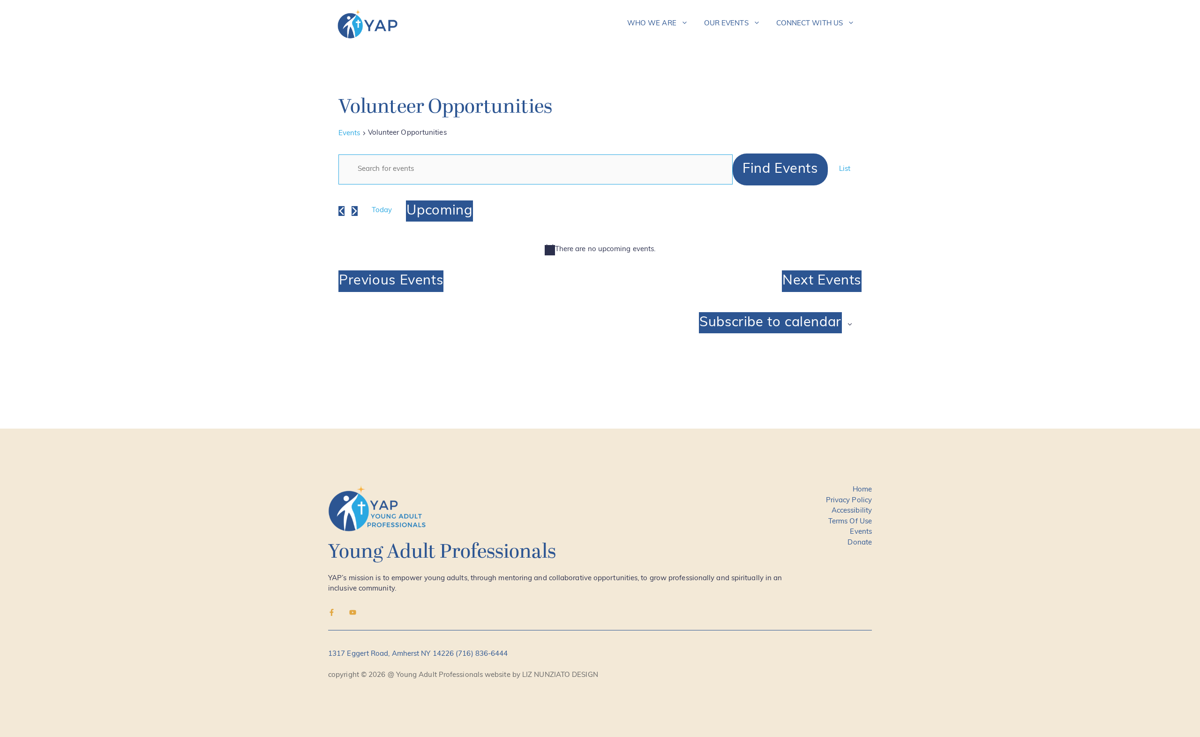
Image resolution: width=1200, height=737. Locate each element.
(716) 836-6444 (482, 654)
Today (382, 210)
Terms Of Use (850, 521)
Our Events (726, 23)
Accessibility (852, 510)
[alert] (600, 250)
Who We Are (651, 23)
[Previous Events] (341, 211)
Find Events (780, 169)
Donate (860, 542)
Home (862, 489)
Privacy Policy (849, 500)
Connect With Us (809, 23)
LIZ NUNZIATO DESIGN (560, 675)
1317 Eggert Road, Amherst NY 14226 (392, 654)
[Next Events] (355, 211)
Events (349, 133)
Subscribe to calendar (770, 323)
